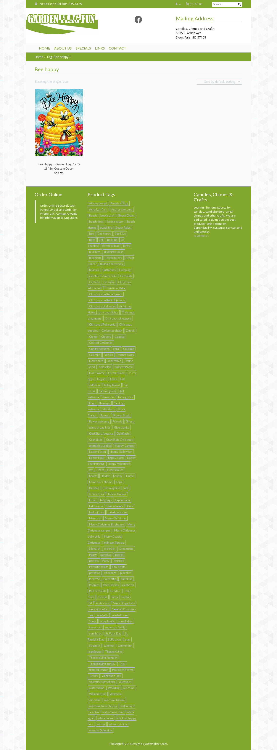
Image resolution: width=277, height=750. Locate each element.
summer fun (125, 645)
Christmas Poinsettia (102, 324)
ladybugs (106, 500)
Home (130, 476)
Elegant (101, 379)
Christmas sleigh (111, 330)
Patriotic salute (98, 567)
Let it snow (96, 506)
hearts (93, 476)
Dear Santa (96, 361)
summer (109, 645)
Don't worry (97, 373)
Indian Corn (96, 494)
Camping (124, 270)
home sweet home (100, 482)
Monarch (94, 548)
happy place (116, 457)
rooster (102, 597)
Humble (94, 488)
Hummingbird (111, 488)
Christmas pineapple (118, 318)
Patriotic (118, 560)
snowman (95, 627)
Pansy (93, 554)
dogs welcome (123, 367)
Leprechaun (122, 500)
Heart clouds (115, 470)
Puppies (94, 585)
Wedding (113, 688)
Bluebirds (95, 258)
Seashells (102, 615)
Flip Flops (109, 409)
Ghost (130, 421)
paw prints (118, 567)
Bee (91, 233)
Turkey (93, 676)
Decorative (114, 361)
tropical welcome (123, 669)
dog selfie (105, 367)
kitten (93, 500)
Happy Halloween (121, 451)
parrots (94, 560)
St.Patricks (114, 639)
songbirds (95, 633)
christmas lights (108, 312)
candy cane (109, 276)
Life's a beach (114, 506)
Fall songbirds (107, 391)
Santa (114, 597)
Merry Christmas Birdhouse (106, 524)
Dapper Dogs (125, 355)
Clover (93, 336)
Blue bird (94, 252)
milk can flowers (114, 542)
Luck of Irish (96, 512)
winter (101, 724)
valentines (125, 682)
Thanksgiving (113, 651)
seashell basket (98, 609)
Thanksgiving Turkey (102, 663)
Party (105, 560)
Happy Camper (125, 445)
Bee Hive (120, 233)
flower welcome (99, 421)
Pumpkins (126, 579)
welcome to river (113, 712)
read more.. (201, 236)
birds (126, 245)
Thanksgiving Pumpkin (103, 657)
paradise (105, 554)
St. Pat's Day (113, 633)
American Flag (119, 203)
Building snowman (111, 264)
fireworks (108, 397)
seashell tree (119, 615)
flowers (105, 415)
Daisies (108, 355)
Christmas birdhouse (102, 306)
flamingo (104, 403)
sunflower (95, 651)
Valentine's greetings (102, 682)
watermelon (96, 688)
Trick (122, 663)
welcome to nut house (103, 706)
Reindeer (115, 591)
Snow (92, 621)
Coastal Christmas (100, 342)
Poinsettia (109, 579)
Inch (126, 488)
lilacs (130, 506)
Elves (113, 379)
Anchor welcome (121, 209)
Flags (92, 403)
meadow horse (117, 512)
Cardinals (126, 276)
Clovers (106, 336)
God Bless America (101, 433)
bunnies (94, 270)
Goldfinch (123, 433)
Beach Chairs (126, 215)
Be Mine (112, 239)
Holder (105, 476)
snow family (107, 621)
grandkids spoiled (100, 445)
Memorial (95, 518)
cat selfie (108, 282)
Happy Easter (97, 451)
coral (116, 348)
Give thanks (121, 427)
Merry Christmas (115, 518)
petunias (94, 573)
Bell (101, 239)
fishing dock (125, 397)
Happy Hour (97, 457)
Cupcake (94, 355)
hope (119, 482)
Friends (117, 421)
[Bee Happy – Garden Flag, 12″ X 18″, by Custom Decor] (59, 122)
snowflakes (125, 621)
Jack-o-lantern (117, 494)
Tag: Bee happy (57, 57)
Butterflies (109, 270)
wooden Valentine (100, 730)
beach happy (115, 221)
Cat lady (94, 282)
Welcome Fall (97, 694)
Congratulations (99, 348)
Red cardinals (97, 591)
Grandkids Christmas (119, 439)
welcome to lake (114, 700)
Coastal (119, 336)
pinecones (110, 573)
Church (130, 330)
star (127, 639)
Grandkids (95, 439)
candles (94, 276)
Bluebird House (113, 252)
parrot (119, 554)
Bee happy (104, 233)
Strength (94, 645)
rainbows (128, 585)
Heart (100, 470)
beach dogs (96, 221)
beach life (106, 227)
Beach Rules (123, 227)
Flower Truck (121, 415)
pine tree (125, 573)
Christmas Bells (115, 288)
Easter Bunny (116, 373)
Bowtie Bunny (113, 258)
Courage (128, 348)
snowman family (115, 627)
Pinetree (94, 579)
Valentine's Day (111, 676)
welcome (128, 688)
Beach (93, 215)
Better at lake (110, 245)
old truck (109, 548)
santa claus (103, 603)
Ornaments (126, 548)
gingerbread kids (99, 427)
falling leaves (112, 385)
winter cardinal (118, 724)
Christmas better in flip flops (107, 300)
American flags (98, 209)
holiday (117, 476)
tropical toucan (98, 669)
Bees (92, 239)
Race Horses (111, 585)
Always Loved (98, 203)
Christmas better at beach (105, 294)
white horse (105, 718)
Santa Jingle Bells (124, 603)
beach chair (107, 215)
